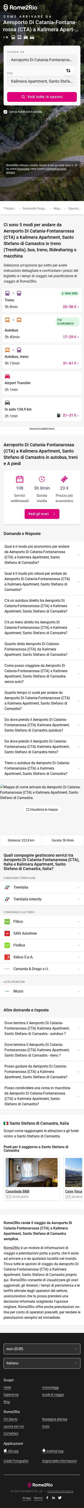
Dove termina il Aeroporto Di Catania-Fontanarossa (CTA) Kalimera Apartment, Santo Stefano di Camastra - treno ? (36, 1049)
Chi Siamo (10, 1419)
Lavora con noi (14, 1426)
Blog (7, 1401)
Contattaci (11, 1433)
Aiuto (46, 1426)
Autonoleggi (50, 1387)
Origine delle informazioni (59, 1461)
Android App (55, 1451)
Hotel (7, 1387)
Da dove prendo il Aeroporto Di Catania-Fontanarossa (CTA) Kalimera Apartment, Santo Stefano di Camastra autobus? (36, 724)
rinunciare (23, 168)
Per (10, 73)
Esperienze (11, 1394)
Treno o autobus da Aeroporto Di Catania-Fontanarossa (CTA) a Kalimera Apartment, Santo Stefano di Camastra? (37, 768)
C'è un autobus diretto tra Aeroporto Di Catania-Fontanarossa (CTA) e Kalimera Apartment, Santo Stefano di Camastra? (35, 605)
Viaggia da (15, 52)
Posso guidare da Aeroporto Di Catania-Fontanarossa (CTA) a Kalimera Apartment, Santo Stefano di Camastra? (35, 1071)
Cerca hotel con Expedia (25, 111)
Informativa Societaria (60, 1491)
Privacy (27, 1498)
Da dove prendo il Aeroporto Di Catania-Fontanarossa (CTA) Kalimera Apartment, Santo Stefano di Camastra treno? (36, 746)
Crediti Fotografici (16, 1461)
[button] (42, 97)
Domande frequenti (36, 208)
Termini (38, 1498)
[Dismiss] (76, 165)
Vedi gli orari (38, 514)
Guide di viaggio (53, 1394)
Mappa (58, 208)
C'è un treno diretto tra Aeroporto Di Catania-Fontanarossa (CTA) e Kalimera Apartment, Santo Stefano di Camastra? (35, 627)
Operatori (75, 208)
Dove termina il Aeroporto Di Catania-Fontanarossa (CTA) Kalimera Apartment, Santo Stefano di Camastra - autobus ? (36, 1028)
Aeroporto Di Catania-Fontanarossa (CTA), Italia (44, 59)
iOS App (13, 1451)
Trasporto (11, 208)
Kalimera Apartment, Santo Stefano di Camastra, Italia (44, 81)
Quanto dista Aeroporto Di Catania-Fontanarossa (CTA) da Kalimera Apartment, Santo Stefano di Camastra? (35, 649)
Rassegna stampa (54, 1419)
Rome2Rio (12, 1248)
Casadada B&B (17, 1191)
